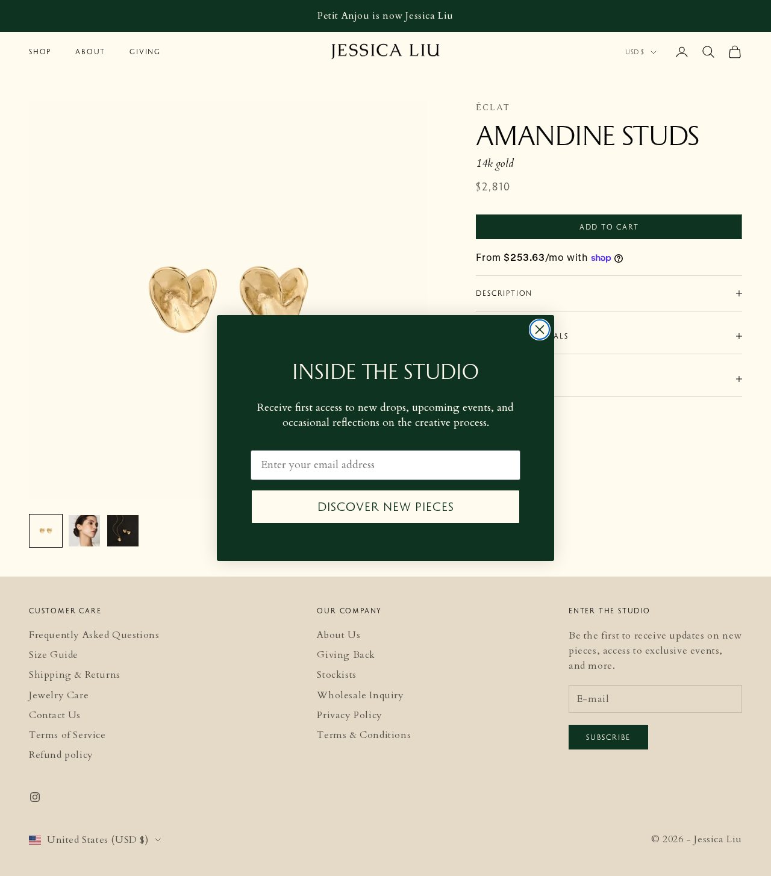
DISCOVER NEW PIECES (385, 506)
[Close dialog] (539, 329)
